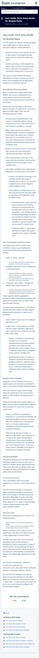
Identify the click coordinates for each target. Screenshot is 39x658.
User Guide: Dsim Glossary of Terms (16, 624)
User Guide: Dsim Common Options (15, 627)
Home (3, 8)
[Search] (35, 12)
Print (7, 613)
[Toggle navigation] (36, 3)
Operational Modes (27, 78)
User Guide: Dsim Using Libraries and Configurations (20, 644)
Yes (25, 600)
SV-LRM (5, 42)
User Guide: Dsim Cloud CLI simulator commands (19, 640)
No (15, 600)
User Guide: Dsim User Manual (14, 620)
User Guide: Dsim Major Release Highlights (18, 630)
